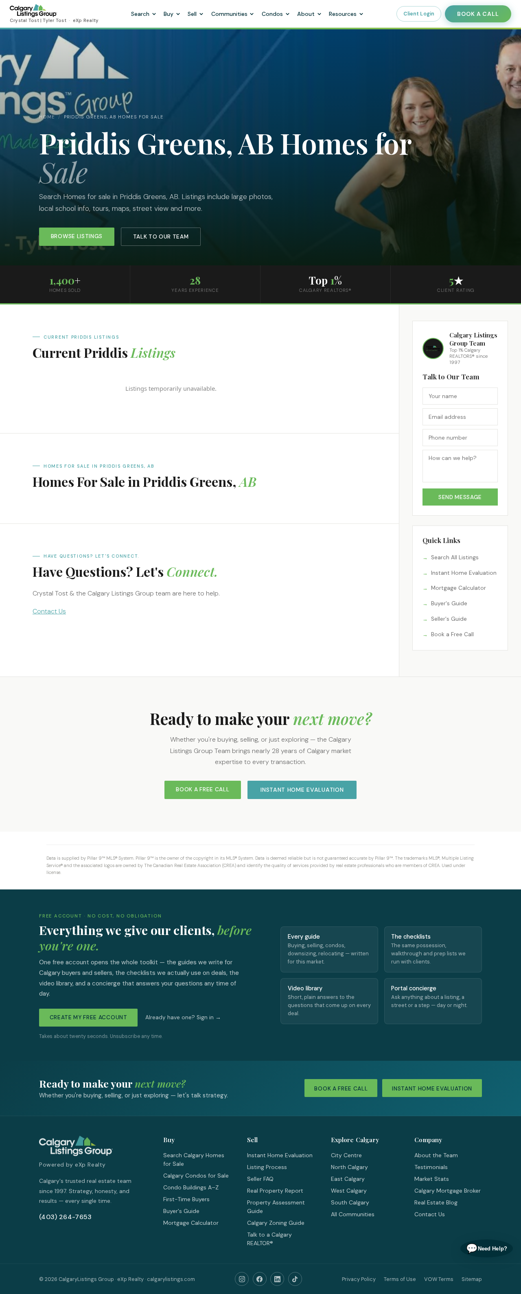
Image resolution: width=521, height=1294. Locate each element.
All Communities (352, 1214)
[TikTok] (295, 1279)
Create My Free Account (88, 1017)
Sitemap (472, 1279)
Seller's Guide (449, 618)
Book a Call (478, 14)
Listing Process (267, 1167)
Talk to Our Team (161, 236)
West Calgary (349, 1190)
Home (47, 117)
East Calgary (348, 1178)
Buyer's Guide (449, 603)
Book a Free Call (452, 634)
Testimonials (431, 1167)
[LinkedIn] (277, 1279)
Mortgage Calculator (458, 588)
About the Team (436, 1155)
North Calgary (349, 1167)
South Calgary (350, 1202)
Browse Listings (77, 236)
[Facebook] (260, 1279)
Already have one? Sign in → (183, 1017)
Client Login (419, 14)
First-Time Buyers (186, 1199)
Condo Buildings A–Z (191, 1187)
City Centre (346, 1155)
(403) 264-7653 (65, 1217)
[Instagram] (242, 1279)
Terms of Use (400, 1279)
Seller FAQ (260, 1178)
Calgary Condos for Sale (196, 1175)
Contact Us (49, 611)
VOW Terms (438, 1279)
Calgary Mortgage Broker (447, 1190)
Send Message (460, 497)
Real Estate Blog (436, 1202)
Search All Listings (455, 557)
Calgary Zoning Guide (275, 1222)
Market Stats (431, 1178)
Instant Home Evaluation (464, 572)
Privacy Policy (359, 1279)
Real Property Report (275, 1190)
